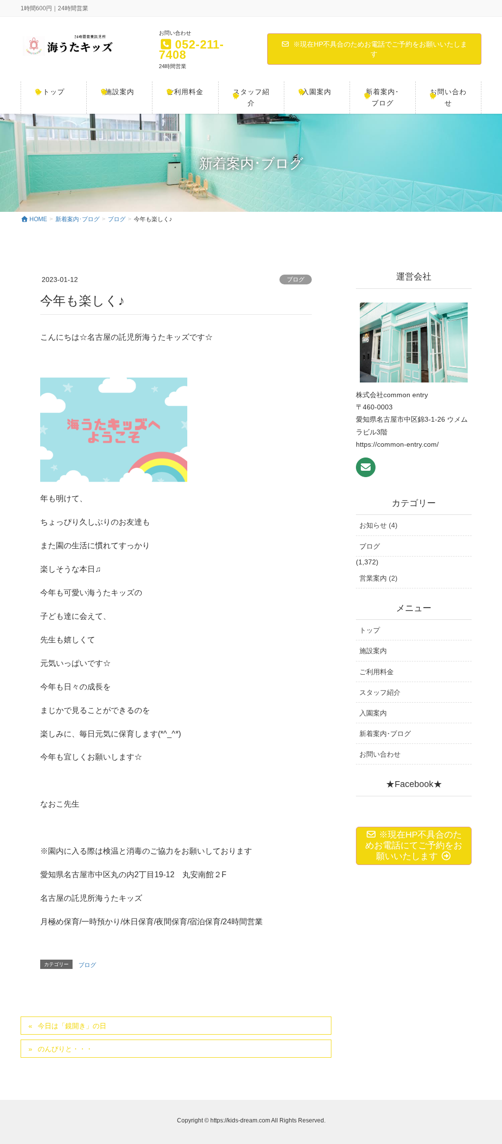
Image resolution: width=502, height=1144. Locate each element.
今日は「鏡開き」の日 (72, 1026)
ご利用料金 (376, 672)
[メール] (366, 467)
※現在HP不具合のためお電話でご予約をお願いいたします (380, 49)
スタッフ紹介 (380, 692)
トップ (369, 630)
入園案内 (373, 713)
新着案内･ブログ (385, 733)
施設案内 (373, 651)
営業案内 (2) (378, 578)
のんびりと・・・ (65, 1049)
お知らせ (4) (378, 525)
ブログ (295, 279)
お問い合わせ (380, 754)
